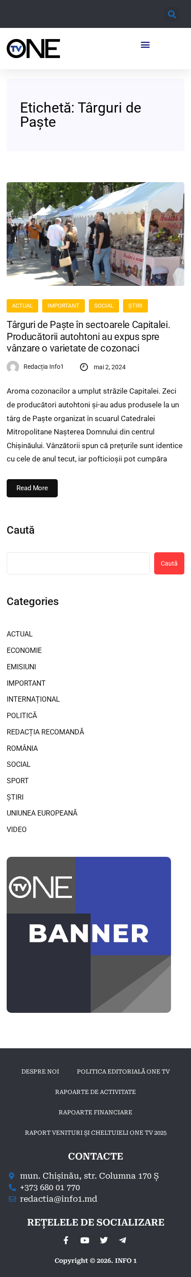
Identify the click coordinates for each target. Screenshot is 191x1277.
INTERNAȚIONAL (33, 699)
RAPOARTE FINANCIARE (95, 1112)
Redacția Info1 (44, 366)
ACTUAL (22, 305)
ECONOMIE (24, 650)
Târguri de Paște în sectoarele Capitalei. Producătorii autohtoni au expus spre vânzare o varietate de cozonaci (88, 336)
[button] (172, 14)
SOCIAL (104, 305)
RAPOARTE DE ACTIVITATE (95, 1092)
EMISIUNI (21, 667)
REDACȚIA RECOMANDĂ (45, 732)
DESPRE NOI (40, 1071)
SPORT (18, 781)
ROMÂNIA (22, 748)
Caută (21, 530)
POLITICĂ (22, 715)
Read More (32, 488)
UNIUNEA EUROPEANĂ (42, 813)
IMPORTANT (63, 305)
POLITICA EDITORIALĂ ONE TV (123, 1071)
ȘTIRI (135, 305)
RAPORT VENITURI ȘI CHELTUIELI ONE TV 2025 (96, 1132)
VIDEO (17, 829)
